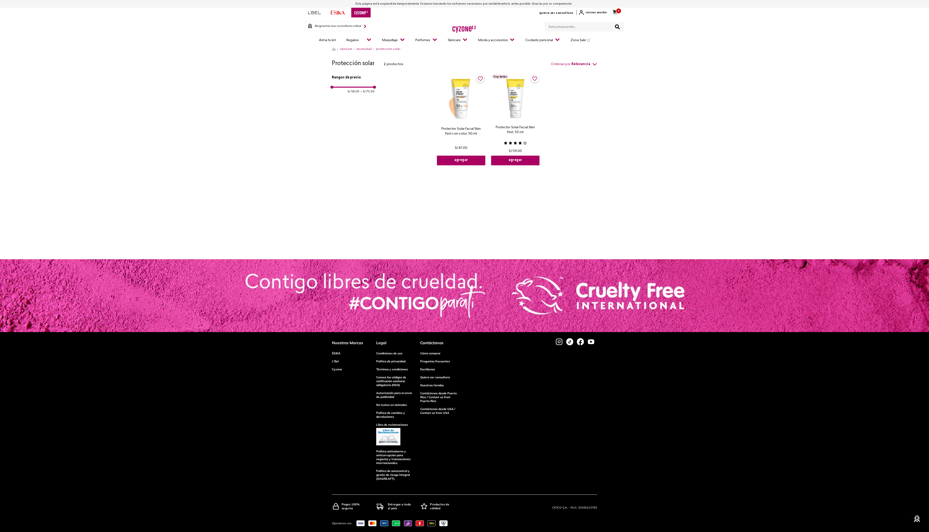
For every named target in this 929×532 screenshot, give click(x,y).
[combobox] (584, 25)
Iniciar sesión (596, 12)
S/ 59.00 (353, 91)
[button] (353, 77)
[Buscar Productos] (617, 27)
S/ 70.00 (367, 91)
